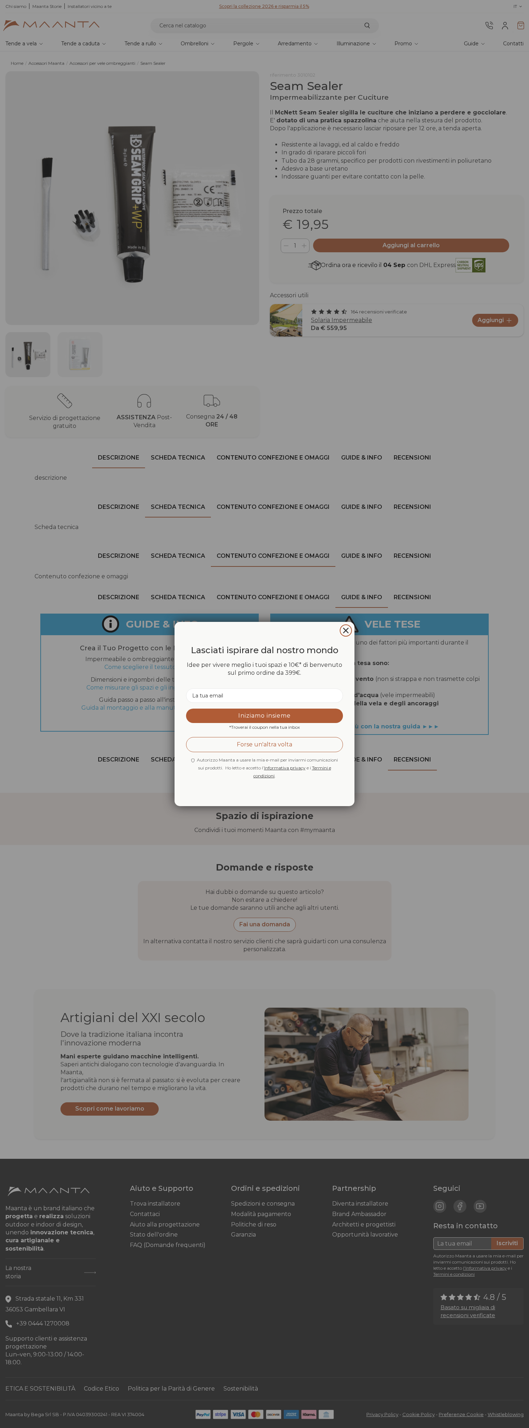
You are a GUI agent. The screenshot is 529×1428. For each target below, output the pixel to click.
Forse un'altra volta (264, 744)
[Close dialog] (346, 630)
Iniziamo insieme (264, 715)
